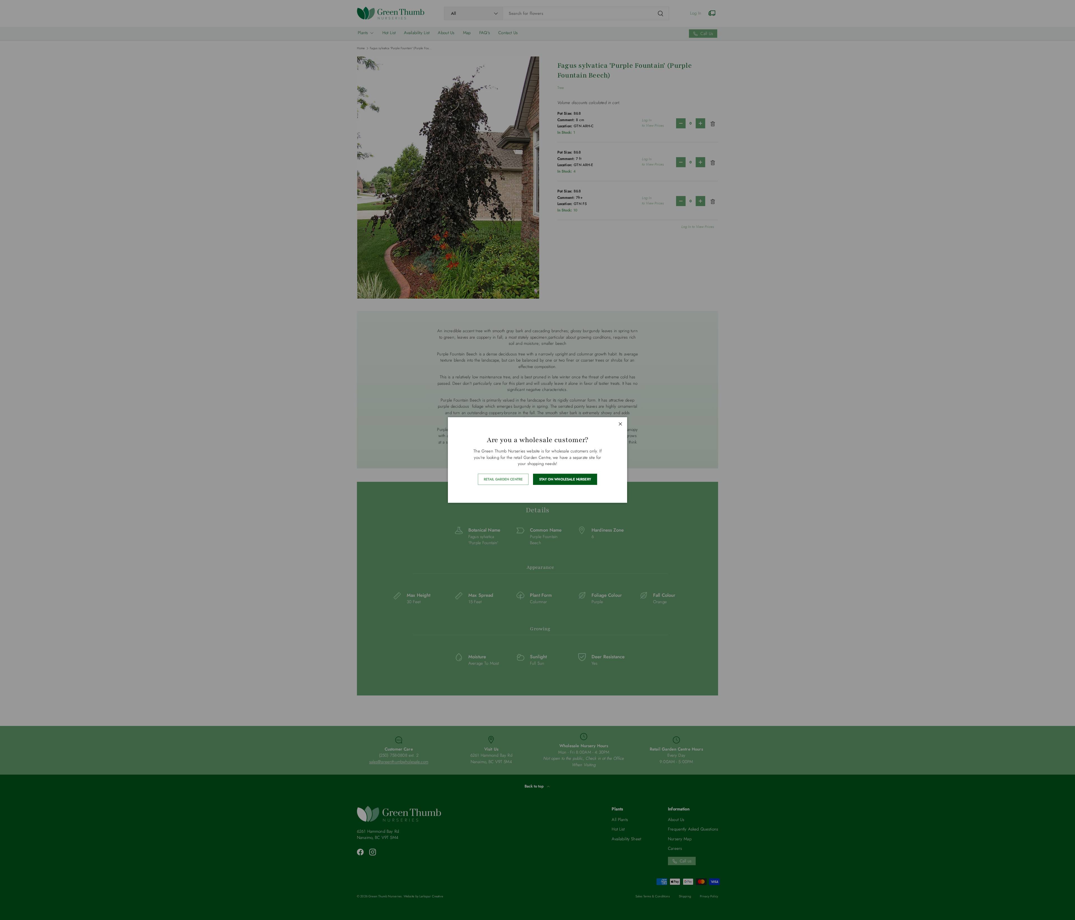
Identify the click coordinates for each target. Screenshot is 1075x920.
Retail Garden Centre (503, 479)
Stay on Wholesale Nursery (565, 479)
